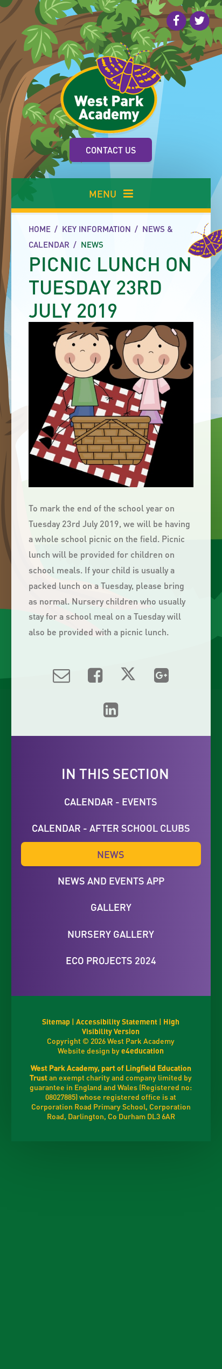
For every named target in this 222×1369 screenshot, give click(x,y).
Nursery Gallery (110, 934)
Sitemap (56, 1021)
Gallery (111, 907)
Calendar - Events (110, 801)
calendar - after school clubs (111, 828)
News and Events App (111, 880)
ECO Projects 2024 (111, 960)
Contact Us (111, 150)
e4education (142, 1050)
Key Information (96, 228)
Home (40, 228)
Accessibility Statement (116, 1021)
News (92, 244)
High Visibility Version (130, 1026)
